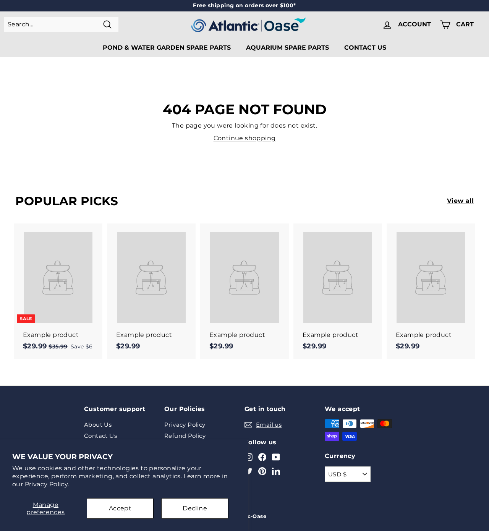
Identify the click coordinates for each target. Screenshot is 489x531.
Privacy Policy (185, 424)
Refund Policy (185, 435)
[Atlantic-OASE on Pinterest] (262, 471)
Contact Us (365, 47)
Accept (120, 508)
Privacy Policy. (47, 484)
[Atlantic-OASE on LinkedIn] (276, 471)
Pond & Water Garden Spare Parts (167, 47)
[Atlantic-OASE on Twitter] (248, 471)
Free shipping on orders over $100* (244, 5)
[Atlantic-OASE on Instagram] (248, 456)
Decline (195, 508)
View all (460, 200)
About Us (98, 424)
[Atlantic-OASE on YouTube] (276, 456)
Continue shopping (245, 138)
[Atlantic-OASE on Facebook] (262, 456)
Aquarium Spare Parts (287, 47)
